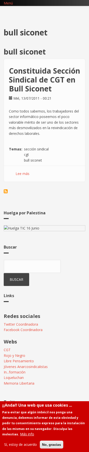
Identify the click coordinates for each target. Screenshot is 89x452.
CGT (7, 349)
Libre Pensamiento (19, 361)
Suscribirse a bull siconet (6, 191)
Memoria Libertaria (19, 383)
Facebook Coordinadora (23, 329)
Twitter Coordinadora (21, 324)
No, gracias (51, 445)
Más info (27, 434)
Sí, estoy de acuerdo (20, 444)
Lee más (22, 173)
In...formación (14, 372)
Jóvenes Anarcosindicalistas (26, 366)
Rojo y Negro (14, 355)
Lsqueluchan (14, 377)
